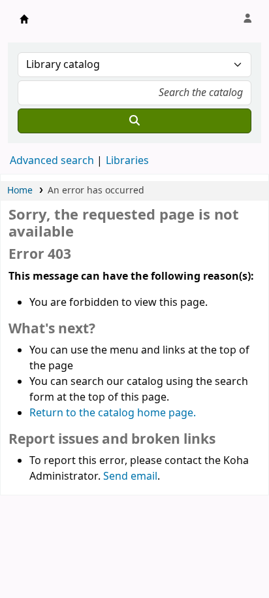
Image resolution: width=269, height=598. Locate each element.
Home (20, 190)
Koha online (24, 19)
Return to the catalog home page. (112, 413)
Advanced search (52, 161)
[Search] (134, 120)
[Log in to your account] (247, 19)
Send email (130, 476)
